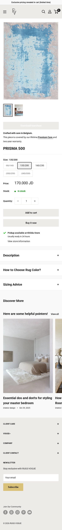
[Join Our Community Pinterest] (23, 512)
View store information (19, 241)
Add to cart (31, 212)
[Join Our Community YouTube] (29, 512)
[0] (56, 12)
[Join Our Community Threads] (11, 512)
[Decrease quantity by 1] (18, 201)
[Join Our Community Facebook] (5, 512)
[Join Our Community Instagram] (17, 512)
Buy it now (31, 222)
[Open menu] (4, 12)
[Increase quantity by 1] (34, 201)
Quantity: (8, 201)
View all (55, 314)
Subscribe (13, 487)
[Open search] (43, 11)
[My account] (49, 11)
